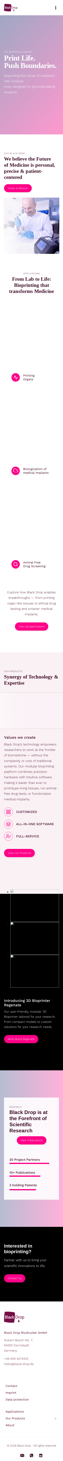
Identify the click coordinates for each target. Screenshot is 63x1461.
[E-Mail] (22, 1455)
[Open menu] (55, 8)
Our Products (15, 1418)
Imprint (11, 1392)
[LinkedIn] (41, 1455)
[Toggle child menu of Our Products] (55, 1418)
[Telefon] (31, 1455)
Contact (11, 1386)
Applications (15, 1411)
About (10, 1425)
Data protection (17, 1399)
